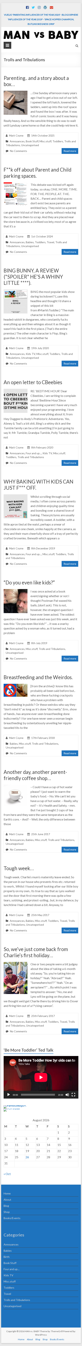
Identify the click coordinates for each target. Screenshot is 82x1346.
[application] (41, 1077)
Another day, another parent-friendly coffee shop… (35, 775)
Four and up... (33, 453)
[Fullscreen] (73, 1095)
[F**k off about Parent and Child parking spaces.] (15, 184)
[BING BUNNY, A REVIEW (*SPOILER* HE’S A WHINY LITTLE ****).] (15, 291)
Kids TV (30, 353)
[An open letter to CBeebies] (15, 390)
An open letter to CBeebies (33, 382)
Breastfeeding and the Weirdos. (38, 677)
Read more (70, 151)
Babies (30, 242)
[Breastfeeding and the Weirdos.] (15, 685)
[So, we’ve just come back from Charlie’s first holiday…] (15, 963)
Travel (50, 242)
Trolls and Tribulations (31, 457)
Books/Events (12, 1218)
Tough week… (19, 868)
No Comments (18, 151)
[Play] (8, 1095)
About (7, 1199)
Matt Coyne (16, 135)
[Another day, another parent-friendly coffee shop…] (15, 786)
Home (7, 1193)
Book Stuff (32, 141)
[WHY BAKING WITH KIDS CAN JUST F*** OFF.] (15, 496)
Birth (7, 1256)
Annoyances (17, 141)
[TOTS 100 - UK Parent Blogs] (19, 1105)
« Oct (7, 1174)
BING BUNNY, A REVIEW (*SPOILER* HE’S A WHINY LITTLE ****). (33, 276)
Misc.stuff (45, 141)
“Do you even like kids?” (29, 582)
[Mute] (67, 1095)
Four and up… (11, 1269)
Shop (7, 1212)
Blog (6, 1205)
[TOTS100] (12, 1108)
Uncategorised (30, 145)
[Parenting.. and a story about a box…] (15, 92)
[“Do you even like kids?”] (15, 591)
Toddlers (57, 141)
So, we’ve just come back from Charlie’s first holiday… (36, 952)
